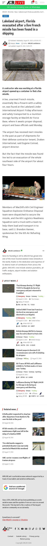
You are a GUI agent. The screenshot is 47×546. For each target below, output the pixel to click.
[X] (18, 529)
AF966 (23, 377)
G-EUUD (32, 345)
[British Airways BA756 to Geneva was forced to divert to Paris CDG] (8, 334)
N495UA (24, 326)
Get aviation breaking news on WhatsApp (23, 7)
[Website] (43, 250)
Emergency (21, 296)
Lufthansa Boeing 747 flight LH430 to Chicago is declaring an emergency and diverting (29, 384)
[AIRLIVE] (16, 2)
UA (29, 326)
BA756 (23, 345)
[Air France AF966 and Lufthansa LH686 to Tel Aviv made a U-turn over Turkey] (8, 366)
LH (26, 377)
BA (19, 345)
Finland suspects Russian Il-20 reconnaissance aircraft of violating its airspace (30, 352)
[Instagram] (29, 529)
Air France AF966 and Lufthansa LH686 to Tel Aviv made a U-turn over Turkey (29, 366)
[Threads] (40, 529)
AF (18, 377)
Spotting (38, 372)
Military (26, 358)
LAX (19, 326)
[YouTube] (22, 529)
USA (33, 318)
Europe (28, 296)
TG (28, 305)
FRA (19, 305)
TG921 (32, 305)
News (6, 16)
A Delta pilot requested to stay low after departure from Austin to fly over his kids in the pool (16, 416)
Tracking (40, 296)
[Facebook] (15, 529)
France (26, 337)
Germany (34, 296)
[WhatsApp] (36, 529)
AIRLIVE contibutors (34, 43)
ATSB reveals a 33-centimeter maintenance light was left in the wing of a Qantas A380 (15, 431)
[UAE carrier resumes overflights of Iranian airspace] (39, 460)
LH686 (31, 377)
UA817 (33, 326)
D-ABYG (33, 396)
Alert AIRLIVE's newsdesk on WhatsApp (15, 520)
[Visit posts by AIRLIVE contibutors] (4, 43)
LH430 (42, 396)
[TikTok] (33, 529)
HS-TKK (23, 305)
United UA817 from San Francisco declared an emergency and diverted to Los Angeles (29, 312)
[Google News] (26, 529)
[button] (4, 2)
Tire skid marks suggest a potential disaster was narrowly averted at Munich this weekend (15, 445)
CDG (27, 345)
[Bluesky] (44, 529)
